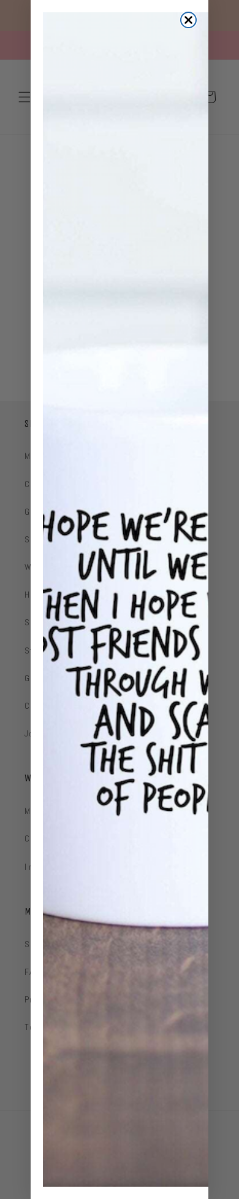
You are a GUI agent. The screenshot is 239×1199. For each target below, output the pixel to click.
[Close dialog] (188, 20)
